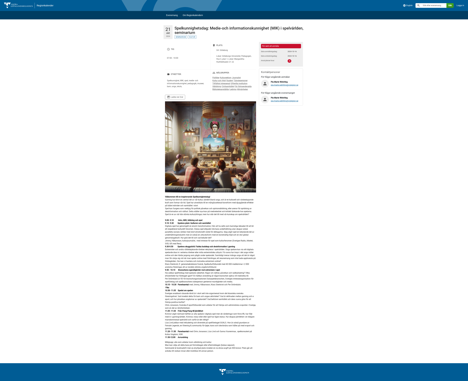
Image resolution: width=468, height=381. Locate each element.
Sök (450, 5)
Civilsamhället (228, 86)
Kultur (192, 37)
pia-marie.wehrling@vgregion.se (284, 85)
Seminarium (181, 37)
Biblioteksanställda (220, 89)
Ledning (232, 89)
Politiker (215, 77)
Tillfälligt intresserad (221, 83)
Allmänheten (242, 89)
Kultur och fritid (219, 80)
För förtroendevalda (243, 86)
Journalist (236, 77)
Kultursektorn (225, 77)
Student (229, 80)
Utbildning (216, 86)
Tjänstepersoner (241, 80)
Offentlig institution (239, 83)
